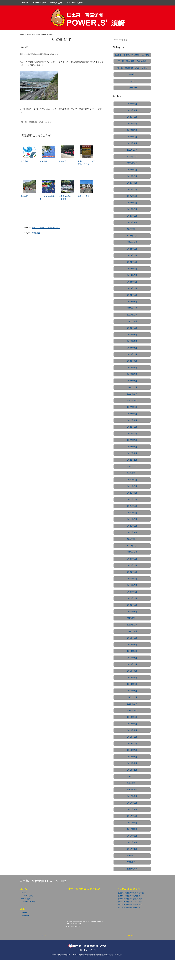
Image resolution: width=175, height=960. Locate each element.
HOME (25, 3)
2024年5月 (132, 275)
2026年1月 (132, 143)
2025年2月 (132, 216)
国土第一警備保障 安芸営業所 (130, 899)
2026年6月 (132, 117)
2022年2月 (132, 453)
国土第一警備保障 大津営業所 (130, 902)
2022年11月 (132, 394)
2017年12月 (132, 776)
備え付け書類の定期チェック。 (46, 228)
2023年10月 (132, 321)
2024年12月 (132, 229)
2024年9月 (132, 249)
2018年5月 (132, 743)
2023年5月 (132, 354)
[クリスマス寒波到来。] (48, 181)
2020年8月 (132, 565)
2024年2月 (132, 295)
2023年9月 (132, 328)
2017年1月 (132, 849)
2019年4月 (132, 671)
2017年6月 (132, 816)
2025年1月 (132, 222)
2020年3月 (132, 598)
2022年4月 (132, 440)
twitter (132, 81)
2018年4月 (132, 750)
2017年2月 (132, 842)
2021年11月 (132, 473)
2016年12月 (132, 856)
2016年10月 (132, 869)
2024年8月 (132, 255)
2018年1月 (132, 770)
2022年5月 (132, 433)
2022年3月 (132, 447)
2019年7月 (132, 651)
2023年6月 (132, 348)
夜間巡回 (36, 233)
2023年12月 (132, 308)
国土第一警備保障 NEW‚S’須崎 (132, 61)
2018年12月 (132, 697)
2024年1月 (132, 302)
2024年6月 (132, 269)
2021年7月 (132, 493)
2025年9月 (132, 170)
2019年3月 (132, 677)
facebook (132, 88)
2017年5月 (132, 823)
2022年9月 (132, 407)
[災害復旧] (29, 181)
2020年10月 (132, 552)
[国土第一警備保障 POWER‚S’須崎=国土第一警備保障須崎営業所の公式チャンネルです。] (87, 12)
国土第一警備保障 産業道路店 (130, 904)
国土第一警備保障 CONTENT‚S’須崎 (132, 55)
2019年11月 (132, 625)
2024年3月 (132, 288)
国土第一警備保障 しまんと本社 (131, 893)
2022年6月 (132, 427)
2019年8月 (132, 644)
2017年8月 (132, 803)
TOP (44, 935)
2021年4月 (132, 513)
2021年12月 (132, 466)
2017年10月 (132, 790)
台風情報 (24, 161)
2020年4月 (132, 592)
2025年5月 (132, 196)
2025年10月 (132, 163)
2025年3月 (132, 209)
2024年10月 (132, 242)
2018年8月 (132, 724)
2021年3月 (132, 519)
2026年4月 (132, 123)
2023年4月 (132, 361)
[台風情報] (29, 147)
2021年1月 (132, 532)
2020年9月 (132, 559)
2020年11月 (132, 546)
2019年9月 (132, 638)
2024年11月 (132, 236)
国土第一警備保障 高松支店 (129, 907)
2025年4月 (132, 203)
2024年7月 (132, 262)
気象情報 (43, 161)
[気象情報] (48, 147)
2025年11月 (132, 156)
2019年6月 (132, 658)
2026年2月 (132, 137)
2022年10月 (132, 400)
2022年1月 (132, 460)
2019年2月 (132, 684)
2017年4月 (132, 829)
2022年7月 (132, 420)
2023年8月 (132, 335)
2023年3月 (132, 367)
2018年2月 (132, 763)
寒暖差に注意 (83, 196)
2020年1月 (132, 612)
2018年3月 (132, 757)
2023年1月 (132, 381)
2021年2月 (132, 526)
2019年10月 (132, 631)
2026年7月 (132, 110)
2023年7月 (132, 341)
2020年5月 (132, 585)
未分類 (132, 74)
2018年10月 (132, 710)
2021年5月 (132, 506)
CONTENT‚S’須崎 (74, 3)
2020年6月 (132, 579)
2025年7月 (132, 183)
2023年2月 (132, 374)
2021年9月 (132, 480)
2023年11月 (132, 315)
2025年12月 (132, 150)
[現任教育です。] (67, 147)
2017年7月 (132, 809)
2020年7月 (132, 572)
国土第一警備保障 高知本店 (129, 896)
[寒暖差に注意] (86, 181)
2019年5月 (132, 664)
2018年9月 (132, 717)
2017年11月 (132, 783)
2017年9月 (132, 796)
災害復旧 (24, 196)
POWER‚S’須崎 (39, 3)
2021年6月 (132, 499)
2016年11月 (132, 862)
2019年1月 (132, 691)
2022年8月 (132, 414)
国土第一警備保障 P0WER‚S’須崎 (36, 122)
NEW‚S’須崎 (56, 3)
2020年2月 (132, 605)
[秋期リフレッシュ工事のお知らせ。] (86, 147)
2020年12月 (132, 539)
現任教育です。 (65, 161)
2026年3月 (132, 130)
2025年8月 (132, 176)
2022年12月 (132, 387)
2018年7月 (132, 730)
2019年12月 (132, 618)
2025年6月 (132, 189)
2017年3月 (132, 836)
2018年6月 (132, 737)
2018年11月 (132, 704)
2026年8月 (132, 104)
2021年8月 (132, 486)
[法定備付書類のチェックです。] (67, 181)
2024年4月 (132, 282)
